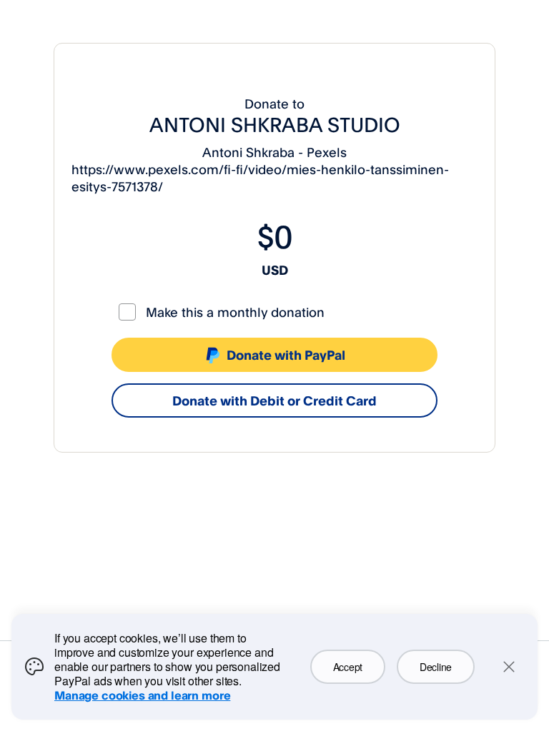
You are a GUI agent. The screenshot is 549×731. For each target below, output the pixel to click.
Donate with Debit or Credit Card (274, 400)
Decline (436, 667)
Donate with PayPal (286, 355)
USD (275, 270)
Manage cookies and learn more (142, 695)
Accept (347, 667)
